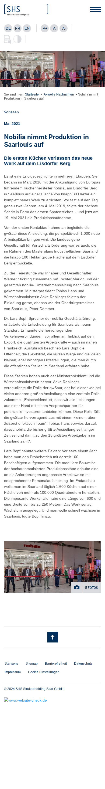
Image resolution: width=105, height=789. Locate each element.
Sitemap (32, 663)
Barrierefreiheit (56, 663)
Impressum (13, 672)
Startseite (32, 94)
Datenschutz (83, 663)
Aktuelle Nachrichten (59, 94)
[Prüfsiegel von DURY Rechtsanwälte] (52, 700)
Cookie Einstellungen (44, 672)
